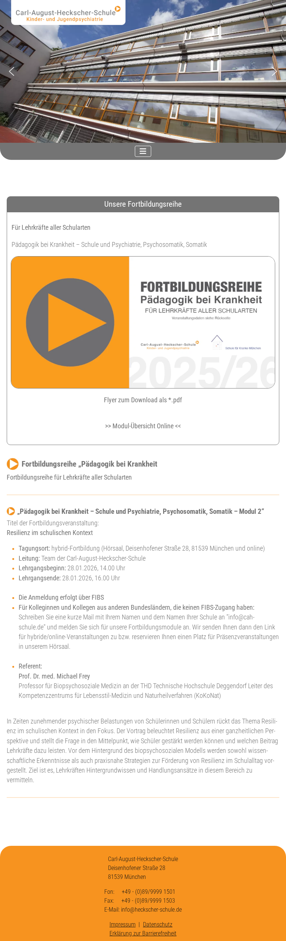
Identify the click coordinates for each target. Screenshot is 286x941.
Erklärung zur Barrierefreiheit (143, 933)
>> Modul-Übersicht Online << (143, 426)
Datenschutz (157, 924)
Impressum (122, 924)
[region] (143, 71)
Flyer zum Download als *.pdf (143, 400)
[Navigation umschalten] (143, 151)
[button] (12, 71)
